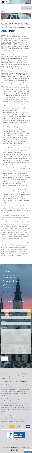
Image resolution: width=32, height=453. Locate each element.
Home (3, 11)
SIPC (13, 378)
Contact (4, 86)
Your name (11, 308)
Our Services (6, 39)
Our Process (6, 23)
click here (23, 381)
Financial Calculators (10, 67)
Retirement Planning (9, 47)
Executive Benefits (8, 59)
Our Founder (6, 15)
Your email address (13, 314)
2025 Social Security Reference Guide (13, 82)
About (3, 19)
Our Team (5, 31)
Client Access (26, 8)
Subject (10, 321)
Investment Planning (9, 51)
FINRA (9, 378)
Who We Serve (7, 27)
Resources (5, 63)
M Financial (20, 27)
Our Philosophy (20, 23)
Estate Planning (7, 55)
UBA (28, 27)
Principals (5, 35)
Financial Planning (9, 43)
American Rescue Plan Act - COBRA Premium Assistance (14, 76)
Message (10, 328)
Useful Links (6, 70)
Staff (14, 35)
